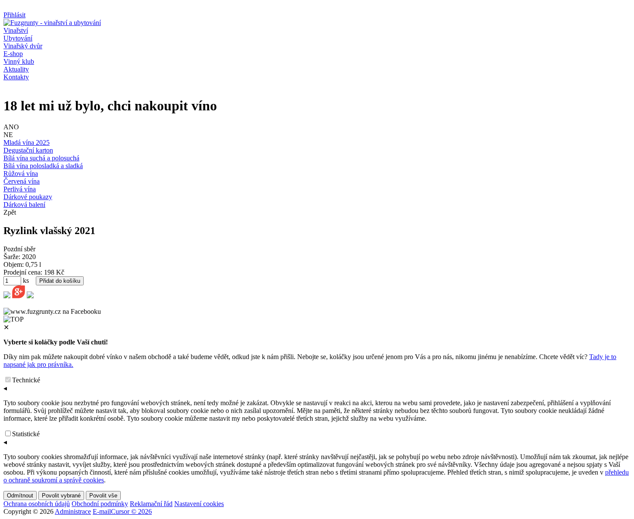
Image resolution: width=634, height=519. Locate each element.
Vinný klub (18, 61)
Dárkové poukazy (27, 196)
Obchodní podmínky (100, 503)
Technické (26, 380)
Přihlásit (14, 15)
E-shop (13, 53)
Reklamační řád (151, 503)
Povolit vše (103, 495)
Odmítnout (20, 495)
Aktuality (16, 69)
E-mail (102, 511)
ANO (11, 127)
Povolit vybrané (61, 495)
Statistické (26, 434)
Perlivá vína (19, 189)
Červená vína (21, 181)
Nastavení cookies (199, 503)
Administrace (73, 511)
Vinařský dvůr (22, 46)
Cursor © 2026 (131, 511)
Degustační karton (28, 150)
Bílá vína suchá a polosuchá (41, 158)
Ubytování (17, 38)
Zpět (9, 212)
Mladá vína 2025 (26, 142)
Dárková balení (24, 204)
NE (8, 134)
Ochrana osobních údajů (36, 503)
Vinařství (15, 30)
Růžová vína (20, 173)
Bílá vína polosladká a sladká (43, 165)
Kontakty (16, 77)
